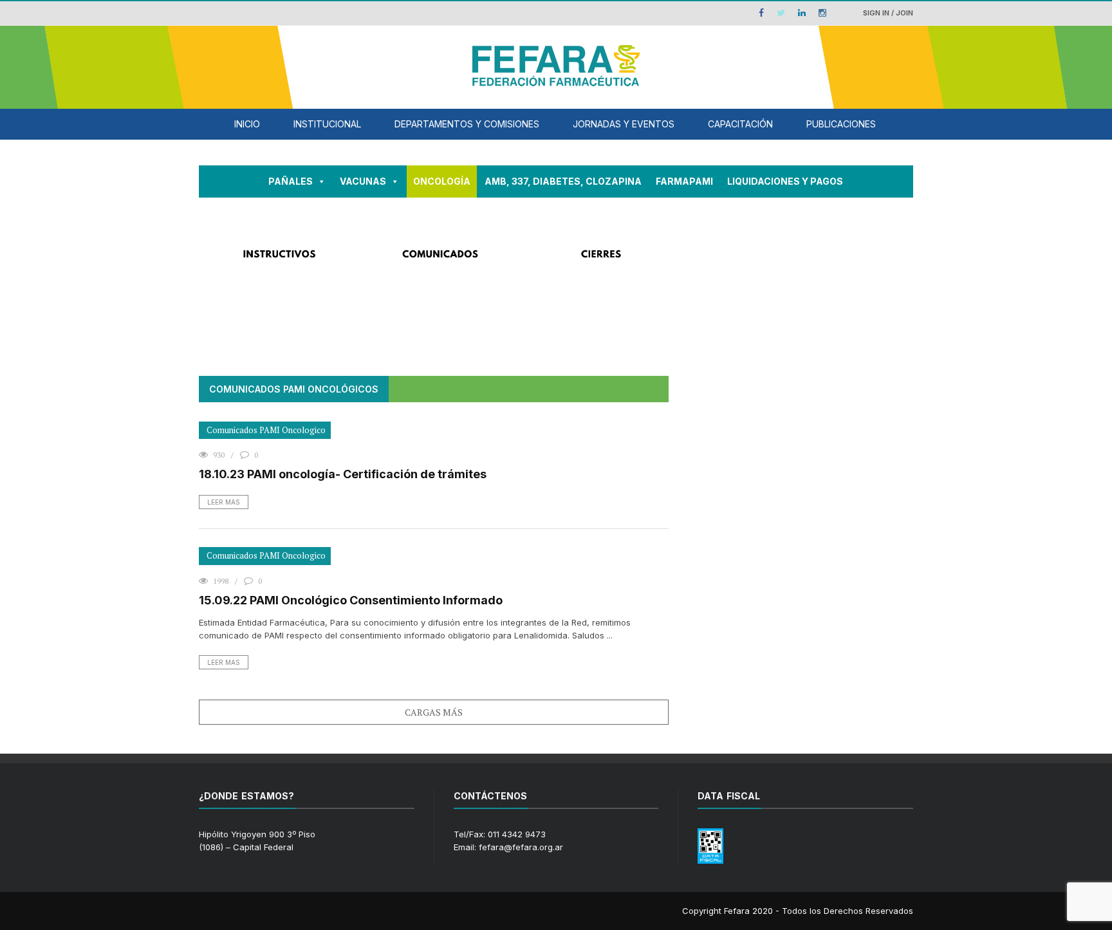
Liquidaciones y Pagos (785, 181)
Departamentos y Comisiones (466, 123)
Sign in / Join (888, 12)
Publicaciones (841, 123)
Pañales (290, 181)
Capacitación (740, 123)
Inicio (247, 123)
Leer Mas (223, 502)
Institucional (327, 123)
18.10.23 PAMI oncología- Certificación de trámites (342, 474)
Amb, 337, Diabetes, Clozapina (563, 181)
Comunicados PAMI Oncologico (266, 430)
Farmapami (684, 181)
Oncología (441, 181)
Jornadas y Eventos (623, 123)
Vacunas (363, 181)
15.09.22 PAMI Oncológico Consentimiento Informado (351, 600)
